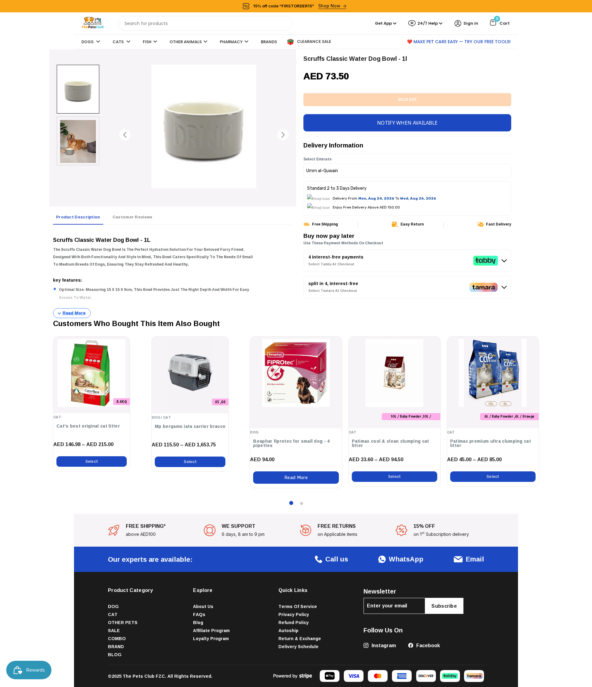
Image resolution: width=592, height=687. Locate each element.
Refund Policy (293, 622)
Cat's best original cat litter (88, 426)
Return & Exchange (299, 638)
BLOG (114, 654)
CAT (112, 614)
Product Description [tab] (78, 217)
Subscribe (444, 605)
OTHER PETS (123, 622)
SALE (114, 630)
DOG (113, 606)
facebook (427, 645)
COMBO (117, 638)
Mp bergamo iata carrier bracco (190, 426)
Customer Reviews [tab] (133, 217)
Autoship (288, 630)
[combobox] (205, 23)
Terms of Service (297, 606)
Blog (198, 622)
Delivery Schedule (298, 646)
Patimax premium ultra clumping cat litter (490, 443)
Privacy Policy (293, 614)
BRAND (116, 646)
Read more (296, 477)
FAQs (199, 614)
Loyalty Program (211, 638)
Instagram (383, 645)
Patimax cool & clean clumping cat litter (390, 443)
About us (203, 606)
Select (91, 461)
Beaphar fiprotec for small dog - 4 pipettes (291, 443)
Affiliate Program (211, 630)
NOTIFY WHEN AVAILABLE (407, 122)
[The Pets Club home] (92, 23)
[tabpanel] (172, 274)
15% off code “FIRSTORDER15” (297, 5)
